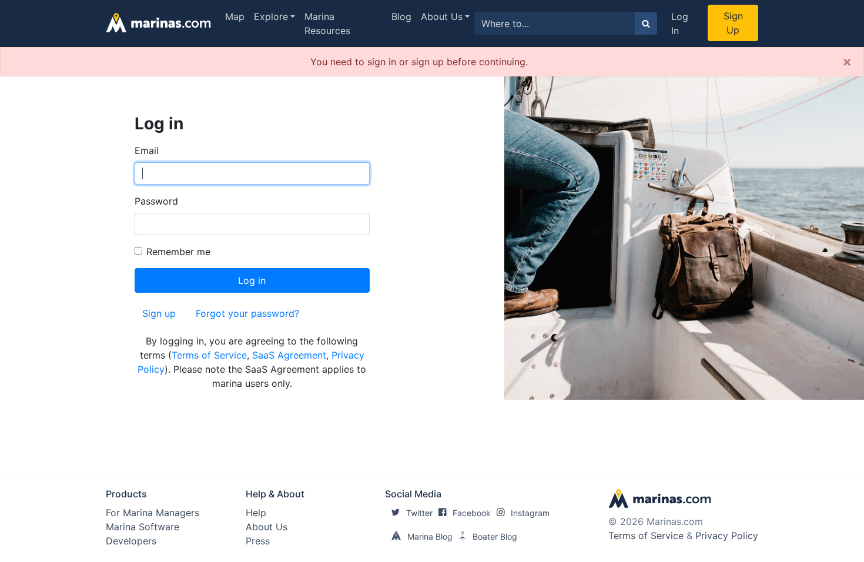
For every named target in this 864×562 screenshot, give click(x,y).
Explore (271, 16)
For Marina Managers (152, 512)
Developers (131, 541)
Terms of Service (209, 355)
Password (156, 201)
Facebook (472, 513)
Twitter (419, 513)
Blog (401, 16)
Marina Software (142, 527)
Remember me (178, 251)
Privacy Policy (726, 535)
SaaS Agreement (289, 355)
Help (256, 512)
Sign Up (733, 23)
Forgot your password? (247, 313)
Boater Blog (495, 536)
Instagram (530, 513)
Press (258, 541)
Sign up (159, 313)
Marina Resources (327, 23)
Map (235, 16)
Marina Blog (430, 536)
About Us (442, 16)
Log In (679, 23)
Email (147, 150)
